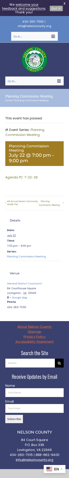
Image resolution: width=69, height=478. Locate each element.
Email (9, 401)
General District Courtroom (24, 283)
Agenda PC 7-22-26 (21, 177)
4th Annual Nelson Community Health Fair (22, 203)
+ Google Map (18, 297)
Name (10, 385)
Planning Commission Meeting (49, 203)
